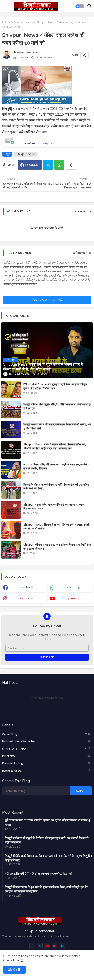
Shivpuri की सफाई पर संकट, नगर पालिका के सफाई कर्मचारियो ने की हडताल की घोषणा (57, 546)
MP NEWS (46, 756)
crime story (46, 734)
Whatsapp (59, 165)
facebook (26, 587)
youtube (73, 598)
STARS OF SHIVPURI (46, 748)
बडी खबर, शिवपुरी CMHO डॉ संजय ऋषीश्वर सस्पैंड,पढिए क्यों (38, 873)
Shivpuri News (23, 22)
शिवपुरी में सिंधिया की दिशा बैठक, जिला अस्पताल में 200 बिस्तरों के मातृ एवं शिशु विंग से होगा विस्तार (48, 858)
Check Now (11, 960)
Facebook (32, 165)
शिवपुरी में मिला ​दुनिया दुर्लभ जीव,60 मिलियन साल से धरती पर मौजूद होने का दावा (57, 406)
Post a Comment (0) (47, 300)
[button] (79, 6)
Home (6, 22)
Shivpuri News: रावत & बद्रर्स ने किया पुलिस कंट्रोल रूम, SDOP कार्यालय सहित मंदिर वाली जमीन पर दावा (54, 446)
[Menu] (6, 6)
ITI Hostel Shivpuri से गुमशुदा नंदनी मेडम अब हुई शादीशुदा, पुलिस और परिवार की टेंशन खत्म (55, 386)
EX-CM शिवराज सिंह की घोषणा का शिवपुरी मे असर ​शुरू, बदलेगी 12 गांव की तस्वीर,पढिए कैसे (57, 466)
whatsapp (73, 587)
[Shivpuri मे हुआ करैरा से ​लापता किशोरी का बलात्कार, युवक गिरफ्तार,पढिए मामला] (11, 510)
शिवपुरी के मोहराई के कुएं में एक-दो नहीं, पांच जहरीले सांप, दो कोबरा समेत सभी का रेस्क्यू (56, 486)
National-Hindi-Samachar (46, 741)
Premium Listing (46, 763)
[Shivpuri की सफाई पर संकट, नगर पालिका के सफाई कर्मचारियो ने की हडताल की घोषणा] (11, 550)
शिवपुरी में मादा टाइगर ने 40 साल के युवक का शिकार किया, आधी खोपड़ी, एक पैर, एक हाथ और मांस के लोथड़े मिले (46, 889)
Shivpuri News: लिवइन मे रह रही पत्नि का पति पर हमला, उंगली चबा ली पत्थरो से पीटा (56, 526)
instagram (26, 598)
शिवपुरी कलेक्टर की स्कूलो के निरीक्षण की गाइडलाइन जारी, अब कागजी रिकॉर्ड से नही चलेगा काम (46, 840)
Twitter (48, 165)
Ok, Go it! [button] (14, 969)
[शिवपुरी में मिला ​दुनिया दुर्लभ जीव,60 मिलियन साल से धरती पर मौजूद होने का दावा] (11, 409)
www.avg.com (45, 143)
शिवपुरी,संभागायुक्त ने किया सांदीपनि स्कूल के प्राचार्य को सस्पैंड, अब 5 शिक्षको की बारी (57, 426)
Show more (83, 211)
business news (46, 770)
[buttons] (32, 946)
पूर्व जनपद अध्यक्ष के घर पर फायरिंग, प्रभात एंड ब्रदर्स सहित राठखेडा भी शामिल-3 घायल (47, 822)
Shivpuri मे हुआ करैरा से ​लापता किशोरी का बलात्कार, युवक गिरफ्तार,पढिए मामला (53, 506)
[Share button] (71, 165)
